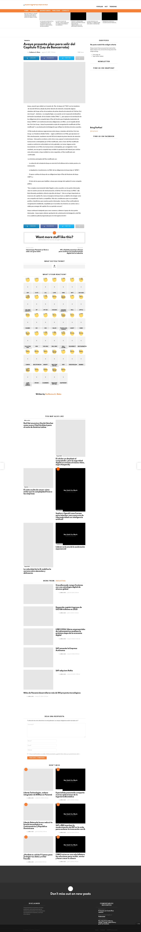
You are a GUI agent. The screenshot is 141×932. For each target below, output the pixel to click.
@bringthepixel (94, 131)
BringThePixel (96, 128)
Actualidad (59, 510)
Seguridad (59, 455)
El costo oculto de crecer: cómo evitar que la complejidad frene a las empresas (38, 492)
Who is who (27, 420)
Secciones (33, 10)
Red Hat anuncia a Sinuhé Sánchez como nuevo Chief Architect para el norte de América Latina (38, 425)
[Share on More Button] (79, 58)
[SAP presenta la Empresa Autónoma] (38, 657)
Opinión (26, 487)
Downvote (71, 267)
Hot (106, 6)
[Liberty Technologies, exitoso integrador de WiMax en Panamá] (38, 780)
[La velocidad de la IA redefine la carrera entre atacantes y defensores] (94, 16)
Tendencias (59, 544)
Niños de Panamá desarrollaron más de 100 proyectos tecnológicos (52, 693)
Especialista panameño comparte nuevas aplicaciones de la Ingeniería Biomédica (70, 795)
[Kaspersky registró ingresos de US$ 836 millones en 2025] (38, 616)
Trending (113, 6)
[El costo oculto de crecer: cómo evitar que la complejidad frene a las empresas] (62, 16)
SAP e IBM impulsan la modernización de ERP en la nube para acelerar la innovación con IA (70, 827)
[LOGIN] (117, 10)
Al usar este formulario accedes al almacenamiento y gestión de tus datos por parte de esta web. (54, 754)
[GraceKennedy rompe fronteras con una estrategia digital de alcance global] (38, 594)
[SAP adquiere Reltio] (38, 680)
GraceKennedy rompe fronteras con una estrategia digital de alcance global (69, 587)
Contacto (65, 10)
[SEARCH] (114, 10)
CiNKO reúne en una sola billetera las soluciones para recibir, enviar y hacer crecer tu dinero (70, 856)
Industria (61, 581)
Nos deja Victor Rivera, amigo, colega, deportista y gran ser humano (107, 922)
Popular (99, 6)
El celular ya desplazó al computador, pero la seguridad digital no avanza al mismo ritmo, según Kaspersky (46, 24)
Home (26, 10)
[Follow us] (111, 10)
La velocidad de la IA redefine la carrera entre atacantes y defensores (93, 22)
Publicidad (56, 10)
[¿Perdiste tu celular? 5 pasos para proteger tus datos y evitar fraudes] (38, 844)
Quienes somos (45, 10)
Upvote (38, 267)
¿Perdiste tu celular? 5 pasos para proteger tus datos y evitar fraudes (38, 857)
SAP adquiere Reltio (64, 671)
